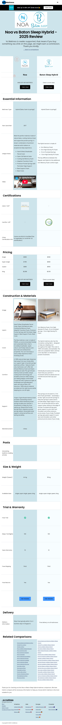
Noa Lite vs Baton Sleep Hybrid (46, 649)
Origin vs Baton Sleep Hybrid (45, 647)
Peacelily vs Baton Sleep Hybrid (46, 672)
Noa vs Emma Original (23, 652)
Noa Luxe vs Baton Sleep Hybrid (46, 670)
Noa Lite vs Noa (21, 666)
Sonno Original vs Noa (23, 674)
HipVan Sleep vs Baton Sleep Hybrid (47, 666)
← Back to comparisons (31, 50)
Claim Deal (48, 8)
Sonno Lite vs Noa (21, 672)
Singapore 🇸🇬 (29, 707)
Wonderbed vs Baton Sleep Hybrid (47, 678)
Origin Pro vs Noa (21, 645)
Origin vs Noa (20, 647)
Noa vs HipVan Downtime (23, 656)
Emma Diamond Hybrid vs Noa (25, 643)
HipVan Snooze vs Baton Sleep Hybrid (47, 668)
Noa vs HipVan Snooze (23, 664)
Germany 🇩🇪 (39, 712)
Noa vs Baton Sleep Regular (24, 649)
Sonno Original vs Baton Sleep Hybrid (47, 676)
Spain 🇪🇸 (38, 717)
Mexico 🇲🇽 (16, 712)
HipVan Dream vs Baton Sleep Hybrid (47, 662)
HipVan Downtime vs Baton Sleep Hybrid (48, 660)
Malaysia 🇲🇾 (29, 712)
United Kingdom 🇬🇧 (41, 707)
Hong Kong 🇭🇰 (29, 709)
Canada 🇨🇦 (17, 709)
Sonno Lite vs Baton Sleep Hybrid (46, 674)
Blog (3, 704)
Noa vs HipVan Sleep (22, 662)
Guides (4, 706)
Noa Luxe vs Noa (21, 668)
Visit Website (25, 599)
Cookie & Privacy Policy (8, 709)
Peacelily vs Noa (21, 670)
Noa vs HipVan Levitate (23, 660)
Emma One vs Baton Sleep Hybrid (46, 654)
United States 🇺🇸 (18, 707)
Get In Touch (5, 708)
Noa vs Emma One (22, 651)
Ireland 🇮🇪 (38, 709)
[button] (57, 2)
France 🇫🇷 (38, 714)
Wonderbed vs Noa (22, 676)
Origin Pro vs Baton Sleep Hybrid (46, 645)
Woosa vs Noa (21, 678)
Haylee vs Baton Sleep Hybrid (45, 658)
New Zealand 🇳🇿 (53, 709)
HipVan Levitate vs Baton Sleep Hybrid (47, 664)
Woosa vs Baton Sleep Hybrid (45, 680)
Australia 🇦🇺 (52, 707)
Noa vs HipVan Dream (23, 658)
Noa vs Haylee (21, 654)
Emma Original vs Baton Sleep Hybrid (47, 656)
